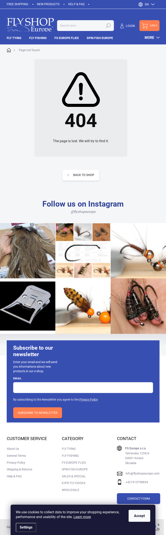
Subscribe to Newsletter (37, 412)
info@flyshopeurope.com (143, 473)
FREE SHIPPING (17, 4)
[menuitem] (16, 37)
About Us (13, 448)
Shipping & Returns (19, 469)
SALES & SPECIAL (74, 476)
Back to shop (83, 175)
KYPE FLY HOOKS (73, 483)
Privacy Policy (88, 399)
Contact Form (138, 498)
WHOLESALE (70, 490)
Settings (26, 527)
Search (108, 25)
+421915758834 (137, 482)
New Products (48, 4)
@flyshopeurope (83, 212)
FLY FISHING (70, 455)
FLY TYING (69, 448)
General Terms (16, 455)
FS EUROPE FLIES (74, 462)
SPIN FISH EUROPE (75, 469)
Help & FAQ (76, 4)
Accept (139, 516)
